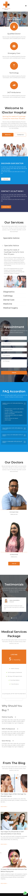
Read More (3, 806)
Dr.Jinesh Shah (14, 512)
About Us (7, 134)
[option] (14, 604)
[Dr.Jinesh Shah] (14, 510)
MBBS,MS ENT (14, 514)
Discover (5, 179)
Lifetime (14, 654)
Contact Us (20, 134)
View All (14, 563)
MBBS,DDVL (14, 556)
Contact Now (6, 207)
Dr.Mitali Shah (14, 554)
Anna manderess (14, 600)
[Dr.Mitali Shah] (14, 552)
